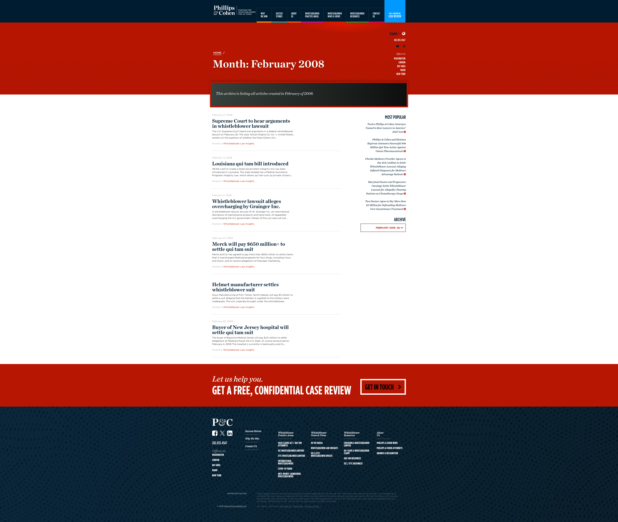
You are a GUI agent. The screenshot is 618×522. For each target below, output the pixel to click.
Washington (399, 58)
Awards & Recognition (387, 453)
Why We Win (252, 438)
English (394, 33)
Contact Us (251, 446)
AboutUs (294, 15)
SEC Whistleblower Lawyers (291, 450)
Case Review (395, 15)
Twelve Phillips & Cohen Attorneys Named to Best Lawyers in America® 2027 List (385, 128)
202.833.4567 (399, 39)
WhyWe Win (264, 15)
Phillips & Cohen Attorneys (390, 448)
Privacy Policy (313, 506)
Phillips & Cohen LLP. (235, 506)
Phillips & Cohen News (387, 443)
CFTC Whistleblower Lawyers (291, 456)
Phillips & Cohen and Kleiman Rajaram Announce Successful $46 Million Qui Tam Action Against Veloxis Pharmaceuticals (386, 145)
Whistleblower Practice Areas (286, 434)
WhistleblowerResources (357, 15)
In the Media (317, 443)
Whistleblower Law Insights (238, 143)
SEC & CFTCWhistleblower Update (321, 454)
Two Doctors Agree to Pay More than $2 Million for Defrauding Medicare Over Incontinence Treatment (385, 205)
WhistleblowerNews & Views (335, 15)
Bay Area (401, 66)
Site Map (298, 506)
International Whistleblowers (285, 462)
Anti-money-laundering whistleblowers (289, 475)
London (402, 62)
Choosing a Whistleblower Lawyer (356, 444)
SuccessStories (279, 15)
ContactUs (376, 15)
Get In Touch (379, 387)
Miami (402, 70)
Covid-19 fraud (285, 468)
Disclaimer (285, 506)
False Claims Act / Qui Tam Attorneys (290, 444)
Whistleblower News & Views (319, 434)
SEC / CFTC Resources (353, 463)
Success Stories (253, 431)
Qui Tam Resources (352, 458)
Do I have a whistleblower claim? (356, 452)
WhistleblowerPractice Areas (312, 15)
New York (400, 73)
